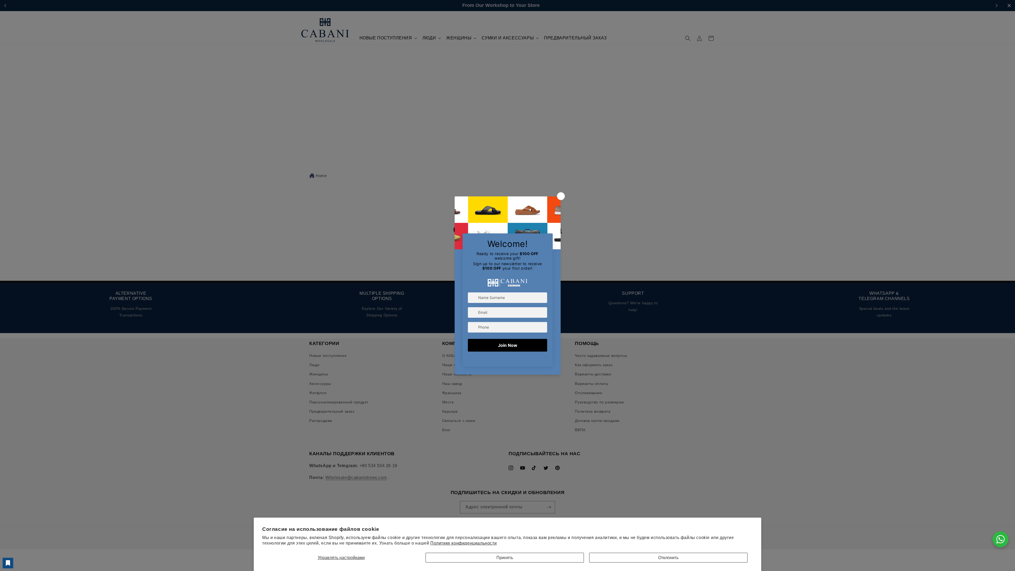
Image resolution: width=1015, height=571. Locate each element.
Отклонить (668, 557)
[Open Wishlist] (8, 563)
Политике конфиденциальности (463, 543)
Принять (504, 557)
